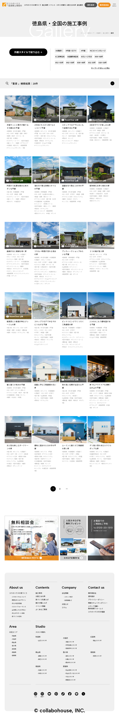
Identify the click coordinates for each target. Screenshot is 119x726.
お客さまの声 (71, 5)
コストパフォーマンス (19, 607)
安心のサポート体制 (18, 613)
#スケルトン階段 (12, 259)
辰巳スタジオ (42, 659)
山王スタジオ (42, 640)
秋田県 (14, 636)
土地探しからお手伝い (19, 610)
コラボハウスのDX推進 (96, 612)
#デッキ (53, 213)
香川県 (14, 646)
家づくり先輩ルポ (42, 599)
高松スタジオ (70, 656)
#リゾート (48, 276)
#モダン (75, 199)
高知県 (14, 649)
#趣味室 (24, 330)
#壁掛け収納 (108, 393)
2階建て (59, 50)
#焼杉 (91, 135)
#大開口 (15, 138)
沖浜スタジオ (42, 673)
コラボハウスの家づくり (32, 5)
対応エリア (90, 33)
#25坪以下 (93, 330)
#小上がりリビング (51, 279)
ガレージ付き (86, 56)
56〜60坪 (99, 56)
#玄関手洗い (53, 272)
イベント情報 (40, 606)
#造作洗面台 (25, 141)
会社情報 (65, 593)
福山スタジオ (97, 640)
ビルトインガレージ (98, 50)
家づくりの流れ (17, 616)
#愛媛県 (9, 131)
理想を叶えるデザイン (19, 600)
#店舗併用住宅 (94, 454)
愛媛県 (14, 655)
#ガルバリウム (51, 136)
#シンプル (65, 201)
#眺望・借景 (19, 133)
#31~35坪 (42, 133)
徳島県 (98, 33)
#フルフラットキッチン (21, 273)
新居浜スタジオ (70, 680)
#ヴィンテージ (104, 400)
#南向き (36, 209)
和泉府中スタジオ (71, 648)
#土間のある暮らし (48, 194)
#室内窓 (36, 459)
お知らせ (65, 604)
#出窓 (54, 199)
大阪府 (14, 639)
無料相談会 (92, 593)
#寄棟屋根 (44, 192)
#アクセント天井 (95, 133)
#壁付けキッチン (39, 213)
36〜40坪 (81, 62)
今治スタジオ (70, 677)
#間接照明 (23, 145)
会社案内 (80, 5)
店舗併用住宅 (72, 56)
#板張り (96, 135)
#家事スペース (47, 204)
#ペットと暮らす (20, 390)
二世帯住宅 (59, 56)
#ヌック (64, 136)
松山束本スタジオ (71, 670)
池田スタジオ (70, 642)
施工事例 (45, 5)
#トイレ (36, 337)
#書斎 (17, 143)
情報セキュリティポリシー (97, 603)
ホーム (83, 33)
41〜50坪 (70, 62)
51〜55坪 (59, 62)
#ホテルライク (17, 269)
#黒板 (77, 454)
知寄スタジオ (97, 656)
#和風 (91, 140)
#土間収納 (46, 201)
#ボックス (44, 131)
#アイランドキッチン (13, 264)
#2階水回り (99, 194)
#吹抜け (76, 141)
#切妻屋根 (99, 128)
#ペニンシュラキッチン (14, 148)
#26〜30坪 (50, 133)
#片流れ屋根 (17, 131)
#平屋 (23, 131)
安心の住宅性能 (17, 603)
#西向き (41, 141)
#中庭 (48, 213)
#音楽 (99, 330)
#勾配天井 (37, 143)
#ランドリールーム (49, 138)
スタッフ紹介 (68, 597)
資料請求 (91, 596)
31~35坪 (92, 62)
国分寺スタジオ (70, 662)
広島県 (92, 637)
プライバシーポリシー (96, 599)
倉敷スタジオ (42, 656)
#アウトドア (24, 143)
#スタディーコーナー (13, 141)
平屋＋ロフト (71, 50)
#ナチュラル (49, 141)
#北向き (105, 138)
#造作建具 (37, 454)
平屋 (83, 50)
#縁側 (8, 136)
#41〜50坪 (10, 133)
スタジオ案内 (61, 5)
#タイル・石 (20, 136)
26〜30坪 (103, 62)
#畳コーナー (11, 143)
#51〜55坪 (48, 330)
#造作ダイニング (46, 459)
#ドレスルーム (72, 264)
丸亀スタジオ (70, 659)
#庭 (24, 148)
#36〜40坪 (37, 194)
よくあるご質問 (41, 609)
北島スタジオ (42, 670)
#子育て (36, 136)
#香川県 (9, 192)
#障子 (25, 133)
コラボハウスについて (19, 597)
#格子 (13, 136)
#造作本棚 (52, 267)
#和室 (17, 395)
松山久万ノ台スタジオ (73, 673)
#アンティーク (77, 272)
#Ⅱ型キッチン (39, 284)
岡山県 (14, 642)
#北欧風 (9, 145)
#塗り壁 (9, 138)
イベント (52, 5)
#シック (70, 138)
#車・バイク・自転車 (96, 393)
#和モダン (16, 145)
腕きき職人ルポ (41, 603)
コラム (64, 607)
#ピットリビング (67, 141)
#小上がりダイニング (41, 344)
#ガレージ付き (11, 257)
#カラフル (65, 461)
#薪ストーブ (47, 197)
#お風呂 (18, 330)
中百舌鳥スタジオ (71, 645)
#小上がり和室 (46, 143)
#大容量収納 (38, 201)
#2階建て (79, 131)
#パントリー (38, 204)
